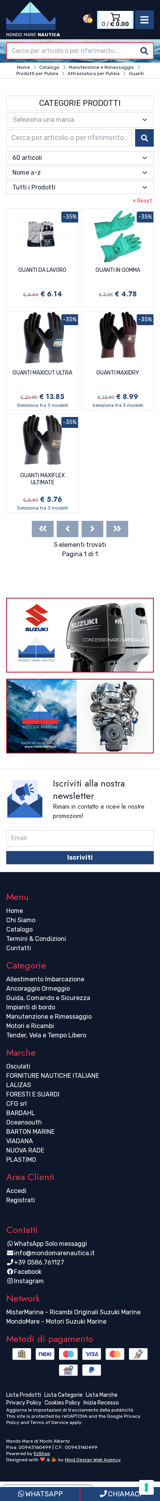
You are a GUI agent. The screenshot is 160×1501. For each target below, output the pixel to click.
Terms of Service (49, 1422)
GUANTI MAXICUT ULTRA (42, 373)
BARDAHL (20, 1113)
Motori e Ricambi (30, 1026)
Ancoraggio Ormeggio (38, 988)
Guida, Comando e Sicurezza (48, 998)
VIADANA (19, 1141)
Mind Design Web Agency (93, 1459)
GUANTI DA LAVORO (42, 270)
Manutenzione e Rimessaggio (49, 1016)
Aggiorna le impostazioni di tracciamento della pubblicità (69, 1410)
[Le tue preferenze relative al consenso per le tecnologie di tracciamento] (146, 1487)
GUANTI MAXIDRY (117, 373)
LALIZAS (18, 1085)
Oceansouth (24, 1122)
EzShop (42, 1453)
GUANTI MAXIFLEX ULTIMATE (42, 479)
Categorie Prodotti (80, 103)
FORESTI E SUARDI (32, 1094)
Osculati (18, 1066)
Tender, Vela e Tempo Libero (46, 1035)
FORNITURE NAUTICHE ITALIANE (52, 1075)
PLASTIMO (21, 1159)
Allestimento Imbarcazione (45, 979)
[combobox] (80, 51)
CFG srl (16, 1103)
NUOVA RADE (25, 1150)
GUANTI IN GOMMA (118, 270)
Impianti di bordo (30, 1007)
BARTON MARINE (30, 1131)
